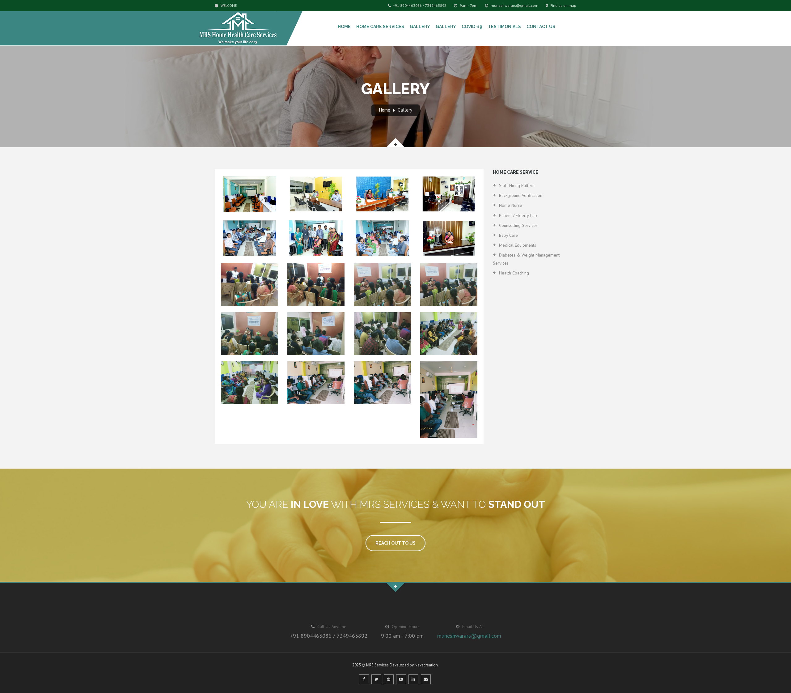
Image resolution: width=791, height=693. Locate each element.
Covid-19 (472, 26)
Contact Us (541, 26)
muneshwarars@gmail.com (514, 5)
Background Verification (520, 195)
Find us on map (562, 5)
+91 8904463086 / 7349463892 (419, 5)
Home (344, 26)
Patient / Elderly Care (519, 215)
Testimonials (504, 26)
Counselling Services (518, 225)
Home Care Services (380, 26)
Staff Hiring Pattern (517, 185)
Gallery (420, 26)
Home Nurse (510, 205)
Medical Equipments (517, 245)
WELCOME (228, 5)
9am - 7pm (468, 5)
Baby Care (508, 235)
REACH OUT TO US (395, 542)
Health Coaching (514, 273)
